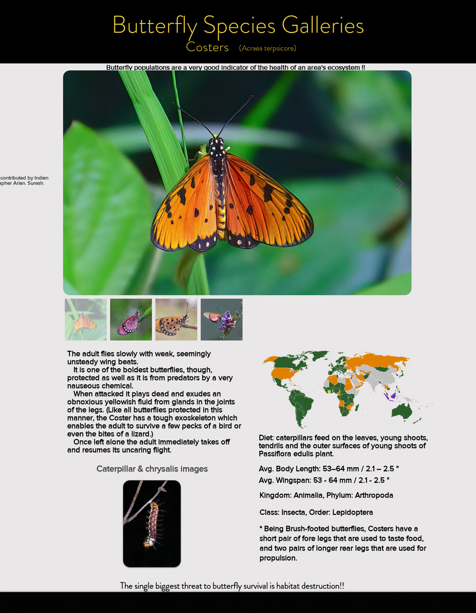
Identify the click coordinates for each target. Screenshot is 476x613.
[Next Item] (400, 183)
